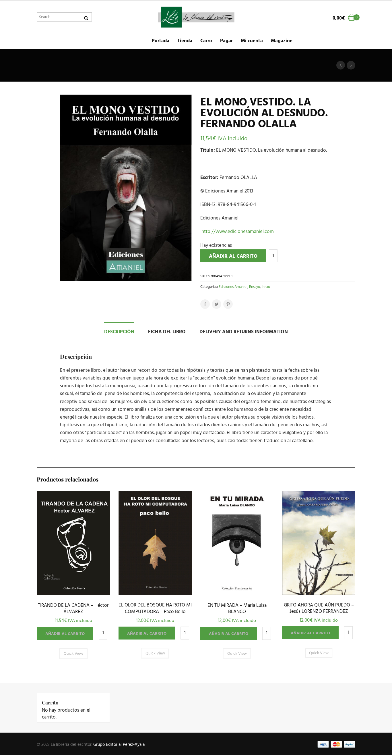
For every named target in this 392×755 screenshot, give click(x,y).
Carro (206, 41)
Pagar (226, 41)
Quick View (73, 593)
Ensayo (254, 287)
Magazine (281, 41)
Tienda (184, 41)
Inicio (266, 287)
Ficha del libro (167, 332)
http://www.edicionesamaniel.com (237, 232)
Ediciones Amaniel (233, 287)
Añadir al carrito (233, 256)
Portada (160, 41)
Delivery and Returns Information (243, 332)
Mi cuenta (252, 41)
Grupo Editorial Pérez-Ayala (119, 744)
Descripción (119, 332)
